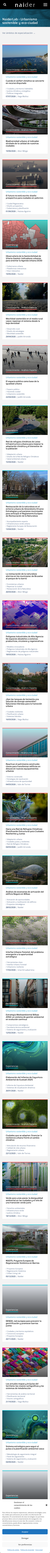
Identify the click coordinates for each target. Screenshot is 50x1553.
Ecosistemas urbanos (15, 584)
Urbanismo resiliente (15, 967)
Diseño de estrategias (15, 331)
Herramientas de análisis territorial (21, 1394)
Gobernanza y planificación (18, 208)
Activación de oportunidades (18, 899)
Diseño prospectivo (14, 206)
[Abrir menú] (45, 4)
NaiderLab (10, 19)
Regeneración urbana (15, 1150)
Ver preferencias (25, 1544)
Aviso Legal (39, 1550)
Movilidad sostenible (15, 333)
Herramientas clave (14, 962)
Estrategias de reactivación (17, 779)
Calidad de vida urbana (16, 1148)
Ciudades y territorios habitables (20, 88)
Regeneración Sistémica (16, 1271)
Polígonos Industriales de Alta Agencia (22, 649)
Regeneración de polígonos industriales (22, 651)
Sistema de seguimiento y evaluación (22, 1029)
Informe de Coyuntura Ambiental (20, 1085)
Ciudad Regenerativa (15, 203)
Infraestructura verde (15, 1210)
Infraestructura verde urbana (18, 523)
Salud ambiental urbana (16, 459)
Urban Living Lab (14, 1273)
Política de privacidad (27, 1550)
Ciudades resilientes (15, 712)
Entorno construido (14, 776)
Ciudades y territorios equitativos (20, 1331)
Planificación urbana (15, 714)
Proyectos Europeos (15, 1268)
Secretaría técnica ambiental (18, 1027)
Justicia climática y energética (18, 91)
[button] (46, 1505)
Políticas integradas (14, 93)
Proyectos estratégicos (16, 904)
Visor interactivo (13, 271)
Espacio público (13, 389)
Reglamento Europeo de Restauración (22, 526)
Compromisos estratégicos (17, 1025)
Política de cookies (13, 1550)
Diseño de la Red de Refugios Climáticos (23, 456)
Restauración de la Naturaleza (19, 589)
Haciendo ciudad (13, 391)
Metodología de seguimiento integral (21, 1454)
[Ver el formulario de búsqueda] (4, 4)
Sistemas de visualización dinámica (21, 1087)
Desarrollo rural (13, 329)
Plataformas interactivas (16, 268)
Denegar (25, 1538)
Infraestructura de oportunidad (19, 781)
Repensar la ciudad (14, 586)
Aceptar (25, 1532)
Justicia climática (13, 1213)
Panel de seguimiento (15, 1456)
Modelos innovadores (15, 647)
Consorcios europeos (15, 1333)
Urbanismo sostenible (16, 394)
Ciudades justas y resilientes (18, 841)
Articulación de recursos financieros (21, 1145)
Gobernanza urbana (15, 266)
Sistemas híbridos (14, 716)
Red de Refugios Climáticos (17, 844)
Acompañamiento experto (17, 521)
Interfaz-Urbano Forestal (17, 964)
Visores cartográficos (15, 1398)
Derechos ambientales (16, 1208)
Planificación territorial (16, 1396)
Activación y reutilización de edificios (21, 902)
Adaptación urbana (14, 454)
